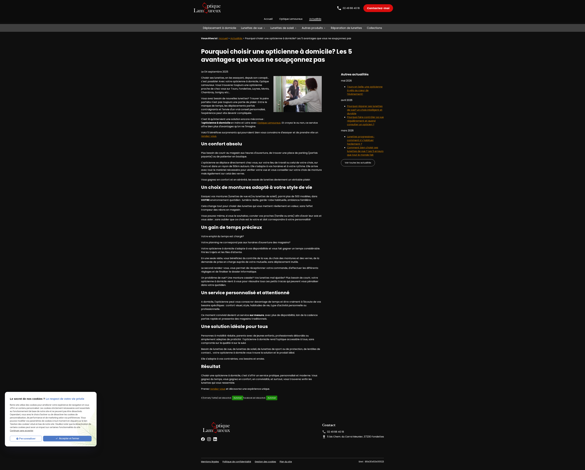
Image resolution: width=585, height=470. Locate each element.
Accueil (268, 19)
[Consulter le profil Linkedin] (215, 439)
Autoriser (238, 398)
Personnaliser (27, 438)
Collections (374, 28)
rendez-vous (208, 136)
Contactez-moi (378, 8)
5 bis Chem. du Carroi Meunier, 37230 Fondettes (355, 436)
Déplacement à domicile (219, 28)
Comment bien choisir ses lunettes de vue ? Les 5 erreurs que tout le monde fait (365, 151)
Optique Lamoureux (291, 19)
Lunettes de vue (251, 28)
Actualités (315, 19)
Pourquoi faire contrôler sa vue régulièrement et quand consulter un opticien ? (365, 120)
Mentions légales (210, 461)
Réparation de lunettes (346, 28)
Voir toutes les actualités (358, 162)
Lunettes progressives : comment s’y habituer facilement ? (360, 140)
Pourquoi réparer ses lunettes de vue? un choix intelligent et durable (365, 109)
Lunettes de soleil (282, 28)
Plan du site (286, 461)
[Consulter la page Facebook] (203, 439)
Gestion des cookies (265, 461)
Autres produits (312, 28)
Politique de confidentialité (237, 461)
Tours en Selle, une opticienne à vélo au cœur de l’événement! (365, 90)
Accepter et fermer (68, 438)
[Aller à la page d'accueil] (207, 8)
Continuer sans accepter (21, 430)
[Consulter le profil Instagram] (209, 439)
